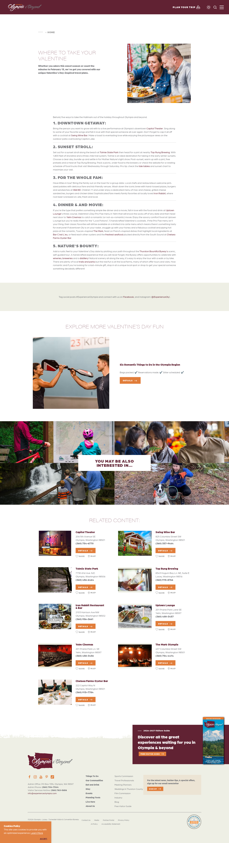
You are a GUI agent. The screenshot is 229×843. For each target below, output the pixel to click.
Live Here (90, 801)
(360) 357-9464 (165, 543)
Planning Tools (93, 797)
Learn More (37, 832)
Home (51, 32)
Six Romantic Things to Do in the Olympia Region (150, 364)
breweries (67, 258)
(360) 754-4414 (165, 655)
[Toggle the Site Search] (215, 7)
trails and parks (87, 261)
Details (128, 380)
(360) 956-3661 (84, 619)
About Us (90, 806)
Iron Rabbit (160, 193)
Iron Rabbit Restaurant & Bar (90, 606)
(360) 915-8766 (164, 579)
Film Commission (122, 793)
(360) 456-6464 (85, 579)
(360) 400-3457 (165, 616)
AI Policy (94, 824)
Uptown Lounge (165, 605)
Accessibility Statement (110, 824)
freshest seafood (114, 234)
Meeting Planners (122, 784)
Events (89, 793)
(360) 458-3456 (85, 655)
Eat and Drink (92, 784)
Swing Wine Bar (79, 135)
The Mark (98, 231)
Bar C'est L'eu (60, 234)
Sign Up (153, 789)
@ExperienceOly (160, 296)
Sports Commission (123, 776)
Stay (88, 789)
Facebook (128, 296)
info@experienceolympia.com (42, 793)
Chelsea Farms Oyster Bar (92, 680)
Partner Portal (108, 820)
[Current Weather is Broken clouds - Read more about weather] (209, 7)
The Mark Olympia (167, 644)
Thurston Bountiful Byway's (153, 251)
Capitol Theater (154, 128)
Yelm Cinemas (73, 217)
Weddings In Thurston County (128, 789)
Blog (116, 802)
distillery (84, 258)
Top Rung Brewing (160, 152)
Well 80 (77, 189)
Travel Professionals (124, 780)
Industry (118, 797)
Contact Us (86, 820)
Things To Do (92, 776)
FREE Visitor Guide (150, 754)
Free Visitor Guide (122, 806)
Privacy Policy (123, 820)
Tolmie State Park (109, 152)
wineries (57, 258)
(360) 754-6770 (85, 543)
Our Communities (94, 780)
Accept (43, 839)
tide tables (144, 166)
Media (96, 820)
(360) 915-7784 (85, 692)
